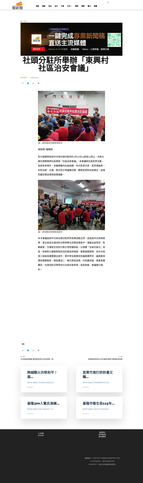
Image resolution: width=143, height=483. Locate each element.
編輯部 (25, 77)
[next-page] (25, 422)
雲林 (23, 344)
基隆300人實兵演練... (43, 403)
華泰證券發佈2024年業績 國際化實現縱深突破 (105, 359)
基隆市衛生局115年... (99, 403)
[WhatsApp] (33, 83)
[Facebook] (23, 83)
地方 (25, 21)
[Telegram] (28, 83)
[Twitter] (38, 83)
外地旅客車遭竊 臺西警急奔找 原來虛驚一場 (37, 359)
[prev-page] (22, 422)
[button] (108, 2)
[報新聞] (25, 5)
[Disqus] (71, 307)
